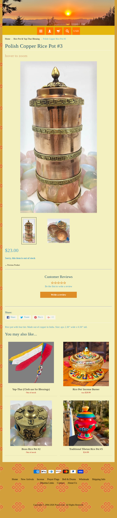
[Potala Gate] (58, 13)
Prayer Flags (53, 479)
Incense (40, 479)
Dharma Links (47, 483)
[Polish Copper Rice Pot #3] (28, 230)
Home (7, 39)
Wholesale (84, 479)
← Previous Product (12, 265)
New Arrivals (27, 479)
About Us (72, 483)
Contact (60, 483)
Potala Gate (60, 505)
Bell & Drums (69, 479)
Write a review (58, 294)
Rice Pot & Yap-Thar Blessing (27, 39)
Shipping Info (98, 479)
